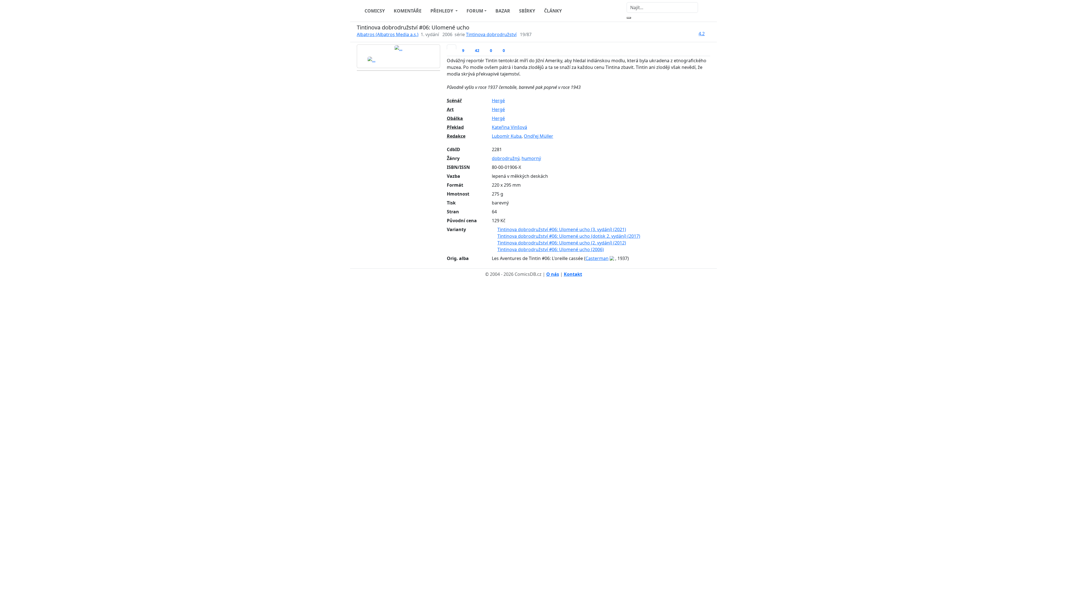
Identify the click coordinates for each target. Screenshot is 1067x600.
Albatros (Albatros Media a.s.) (387, 34)
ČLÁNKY (553, 11)
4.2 (702, 34)
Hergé (498, 101)
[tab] (451, 46)
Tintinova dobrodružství (491, 34)
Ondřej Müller (538, 136)
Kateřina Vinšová (509, 127)
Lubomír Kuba (507, 136)
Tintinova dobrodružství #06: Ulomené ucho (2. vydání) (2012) (561, 243)
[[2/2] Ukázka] (371, 60)
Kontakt (573, 274)
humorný (531, 158)
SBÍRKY (527, 11)
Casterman (597, 258)
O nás (552, 274)
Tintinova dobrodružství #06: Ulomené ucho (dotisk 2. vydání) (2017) (568, 236)
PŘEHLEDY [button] (442, 11)
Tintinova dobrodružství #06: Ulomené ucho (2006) (550, 249)
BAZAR (502, 11)
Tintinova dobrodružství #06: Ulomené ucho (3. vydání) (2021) (561, 229)
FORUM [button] (475, 11)
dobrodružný (505, 158)
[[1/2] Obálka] (398, 48)
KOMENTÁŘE (408, 11)
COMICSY (375, 11)
